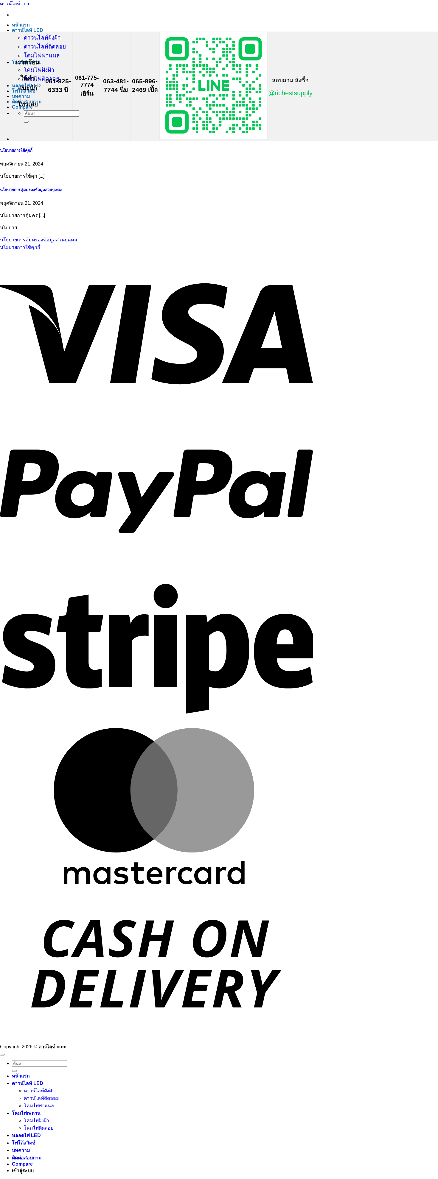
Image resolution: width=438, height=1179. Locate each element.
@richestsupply (290, 93)
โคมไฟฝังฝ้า (39, 70)
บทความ (21, 96)
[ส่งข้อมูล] (26, 122)
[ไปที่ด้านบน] (2, 1054)
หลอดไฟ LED (26, 1135)
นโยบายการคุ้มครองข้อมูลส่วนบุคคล (31, 190)
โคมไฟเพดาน (26, 1113)
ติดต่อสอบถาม (27, 1157)
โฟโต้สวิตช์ (23, 1142)
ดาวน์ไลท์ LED (27, 30)
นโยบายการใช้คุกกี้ (16, 150)
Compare (22, 1163)
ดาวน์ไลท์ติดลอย (45, 46)
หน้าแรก (21, 24)
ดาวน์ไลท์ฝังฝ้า (42, 38)
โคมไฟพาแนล (42, 55)
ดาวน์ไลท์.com (15, 3)
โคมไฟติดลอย (41, 79)
